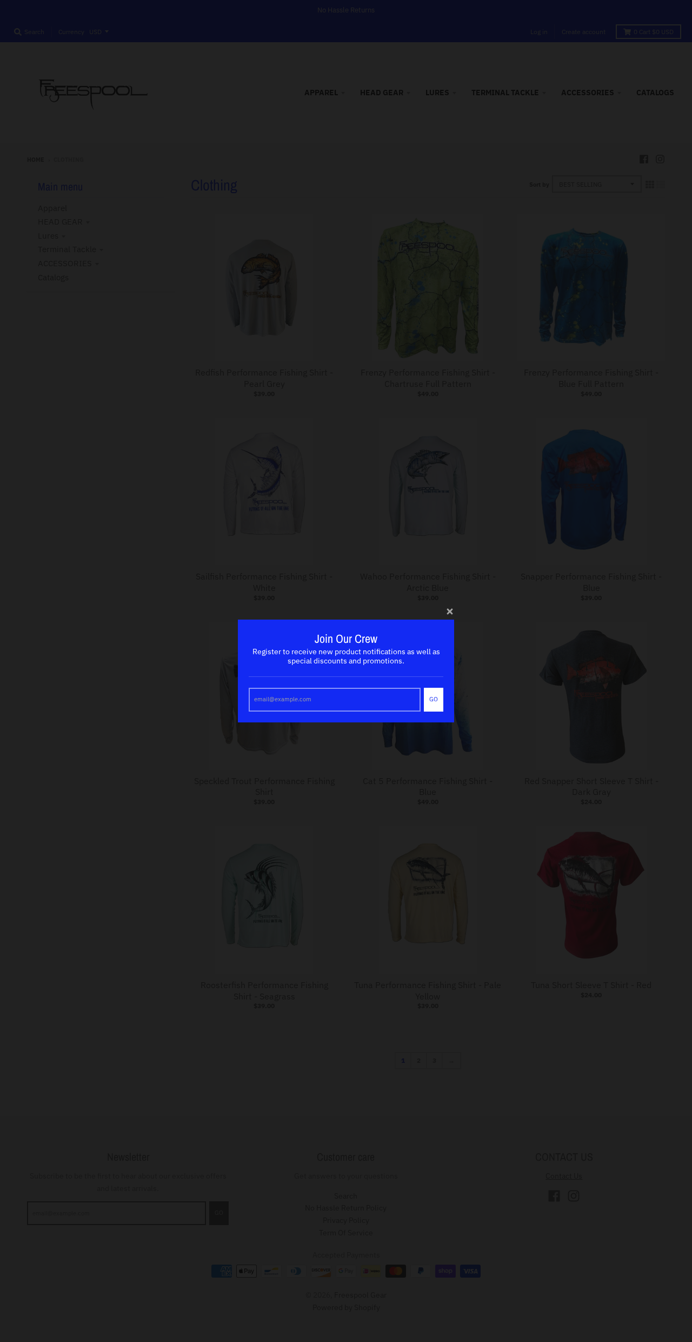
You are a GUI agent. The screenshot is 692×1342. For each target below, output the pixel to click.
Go (433, 699)
